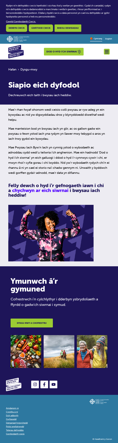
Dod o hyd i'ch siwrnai (61, 51)
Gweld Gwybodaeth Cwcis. (21, 21)
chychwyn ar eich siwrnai (41, 190)
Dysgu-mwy (28, 69)
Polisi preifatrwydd (15, 426)
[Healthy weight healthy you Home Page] (18, 384)
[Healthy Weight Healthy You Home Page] (16, 51)
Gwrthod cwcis (40, 28)
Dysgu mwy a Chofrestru (32, 323)
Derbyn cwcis (17, 28)
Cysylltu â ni (12, 411)
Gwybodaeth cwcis (15, 433)
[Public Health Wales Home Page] (19, 38)
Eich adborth (12, 415)
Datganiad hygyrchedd (17, 422)
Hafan (12, 69)
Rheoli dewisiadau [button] (68, 28)
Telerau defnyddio (15, 430)
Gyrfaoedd (11, 419)
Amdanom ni (12, 408)
